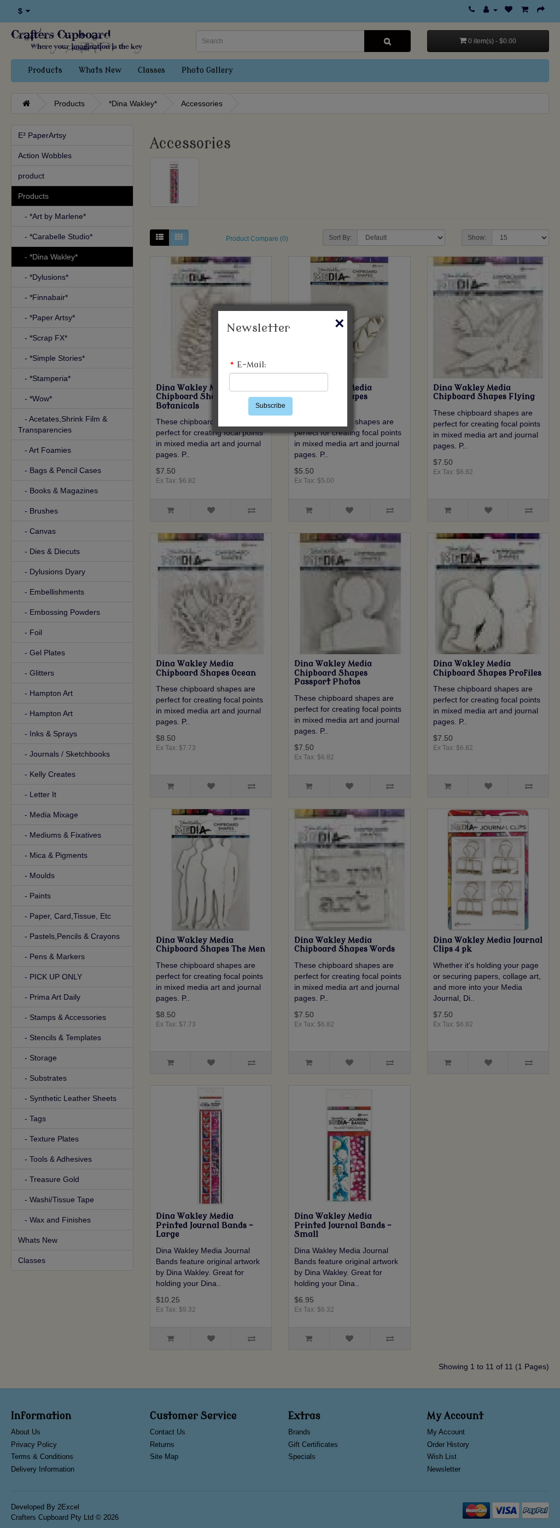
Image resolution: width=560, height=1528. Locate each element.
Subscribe (270, 406)
